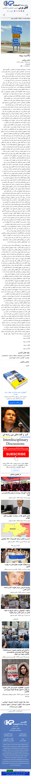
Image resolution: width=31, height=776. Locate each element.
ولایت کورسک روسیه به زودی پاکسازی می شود (16, 494)
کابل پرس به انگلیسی (8, 740)
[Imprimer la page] (24, 66)
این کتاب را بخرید (15, 402)
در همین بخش (15, 474)
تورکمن (5, 702)
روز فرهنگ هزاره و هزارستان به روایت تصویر (17, 565)
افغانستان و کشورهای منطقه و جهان (19, 356)
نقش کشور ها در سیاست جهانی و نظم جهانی (17, 517)
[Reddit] (23, 66)
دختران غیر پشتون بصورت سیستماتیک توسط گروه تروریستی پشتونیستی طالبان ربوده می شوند (16, 652)
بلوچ (8, 704)
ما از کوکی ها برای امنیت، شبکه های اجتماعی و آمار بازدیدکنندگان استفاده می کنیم (15, 773)
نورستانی (14, 704)
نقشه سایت (23, 740)
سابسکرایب (15, 470)
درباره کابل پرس (8, 733)
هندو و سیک (26, 704)
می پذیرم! (9, 771)
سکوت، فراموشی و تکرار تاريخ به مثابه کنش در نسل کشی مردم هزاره (17, 611)
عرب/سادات (13, 707)
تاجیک (16, 702)
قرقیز (19, 704)
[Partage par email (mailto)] (29, 66)
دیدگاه (20, 19)
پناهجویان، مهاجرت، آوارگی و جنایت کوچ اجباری (15, 357)
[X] (21, 66)
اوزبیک (11, 702)
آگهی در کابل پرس (8, 738)
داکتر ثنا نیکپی (12, 497)
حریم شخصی (22, 733)
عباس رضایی (26, 60)
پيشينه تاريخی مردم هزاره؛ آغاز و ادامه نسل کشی (17, 588)
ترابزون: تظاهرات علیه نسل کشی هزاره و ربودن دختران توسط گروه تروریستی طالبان (16, 689)
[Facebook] (27, 66)
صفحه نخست (26, 19)
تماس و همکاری (8, 735)
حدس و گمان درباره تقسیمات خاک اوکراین (15, 539)
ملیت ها (26, 702)
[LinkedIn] (26, 66)
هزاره (20, 702)
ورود (23, 738)
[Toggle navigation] (4, 14)
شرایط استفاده (23, 735)
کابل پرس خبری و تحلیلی (10, 569)
